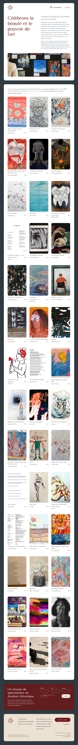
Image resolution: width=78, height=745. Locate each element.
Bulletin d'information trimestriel (44, 726)
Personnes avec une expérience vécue (44, 724)
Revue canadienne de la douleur (44, 721)
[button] (68, 7)
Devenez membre (33, 91)
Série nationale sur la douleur (44, 719)
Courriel (64, 688)
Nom (52, 688)
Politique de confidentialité (66, 736)
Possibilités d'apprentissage (26, 721)
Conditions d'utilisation (60, 735)
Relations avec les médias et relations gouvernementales (26, 724)
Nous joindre (40, 729)
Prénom (42, 688)
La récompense (22, 719)
